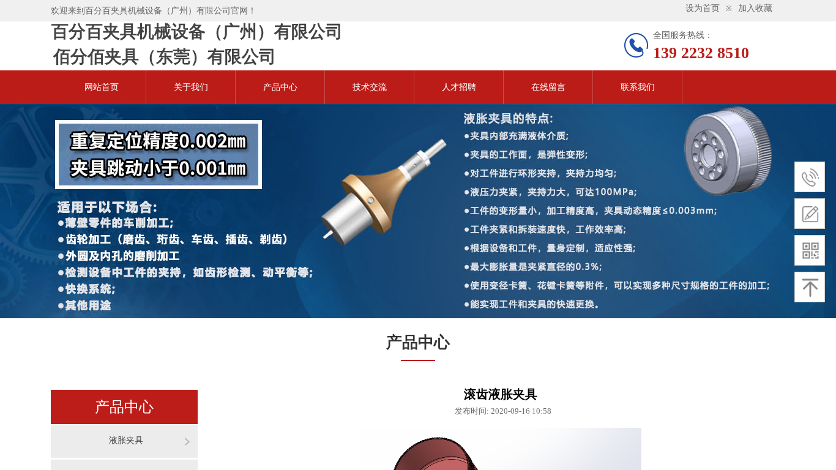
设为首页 (702, 8)
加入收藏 (755, 8)
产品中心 (280, 87)
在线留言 (548, 87)
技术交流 (370, 87)
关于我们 (191, 87)
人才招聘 (459, 87)
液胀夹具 (126, 440)
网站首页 (101, 87)
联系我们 (638, 87)
